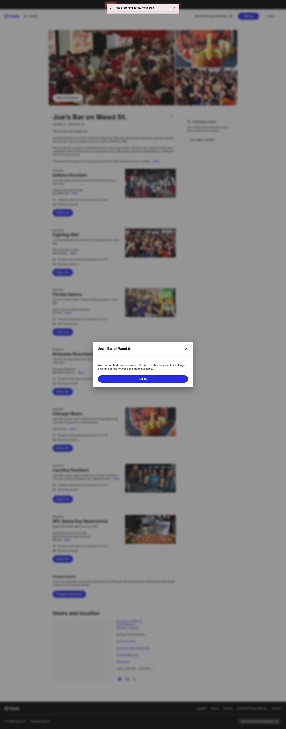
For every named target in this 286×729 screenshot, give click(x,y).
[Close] (186, 348)
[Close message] (174, 7)
